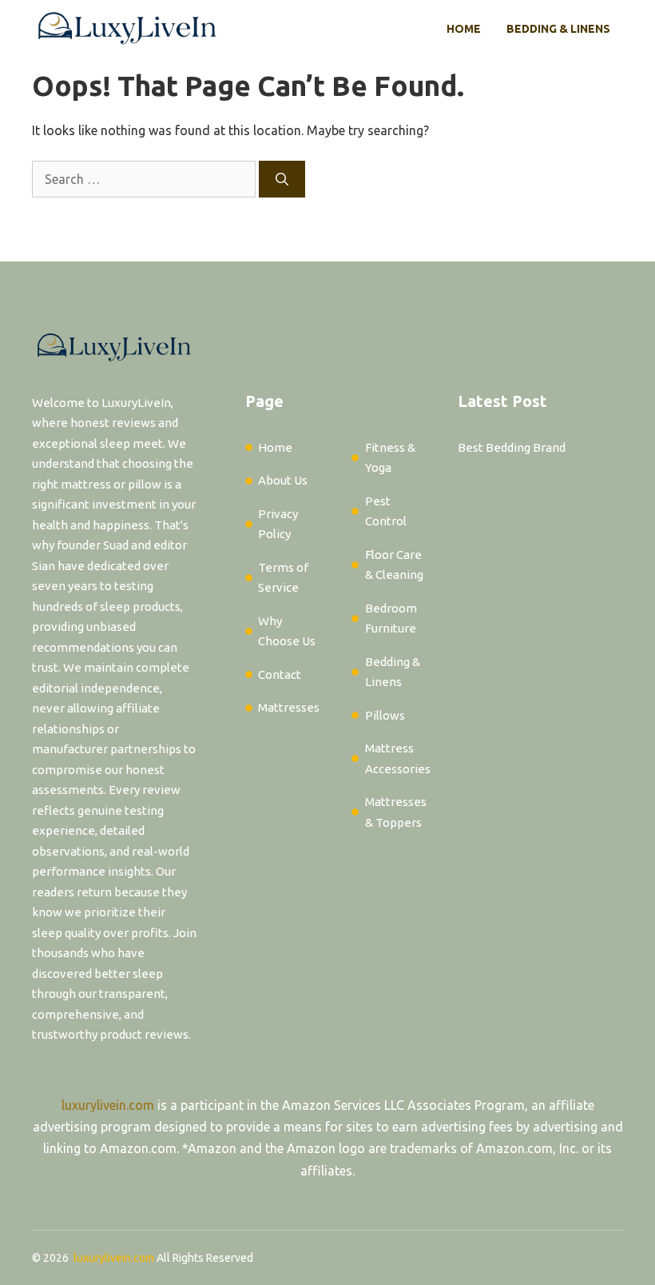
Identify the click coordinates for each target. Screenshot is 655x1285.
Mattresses (289, 707)
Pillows (385, 715)
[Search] (282, 179)
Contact (279, 674)
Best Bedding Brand (512, 447)
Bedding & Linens (558, 28)
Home (464, 28)
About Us (283, 480)
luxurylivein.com (108, 1105)
